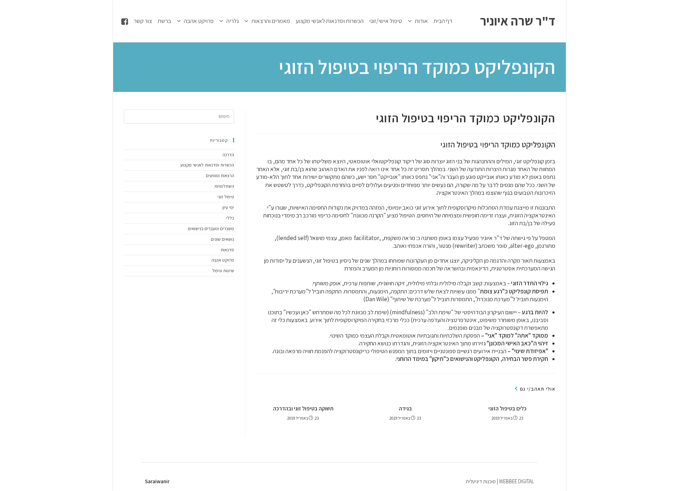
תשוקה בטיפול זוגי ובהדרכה (303, 408)
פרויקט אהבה (222, 260)
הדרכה (228, 155)
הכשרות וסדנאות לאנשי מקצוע (207, 165)
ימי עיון (228, 207)
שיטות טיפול (223, 271)
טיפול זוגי (225, 197)
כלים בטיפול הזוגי (507, 408)
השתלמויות (224, 186)
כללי (230, 218)
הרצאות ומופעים (220, 176)
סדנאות (227, 250)
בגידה (405, 408)
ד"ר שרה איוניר (517, 20)
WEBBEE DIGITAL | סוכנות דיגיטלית (500, 481)
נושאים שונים (222, 239)
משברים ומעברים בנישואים (211, 229)
